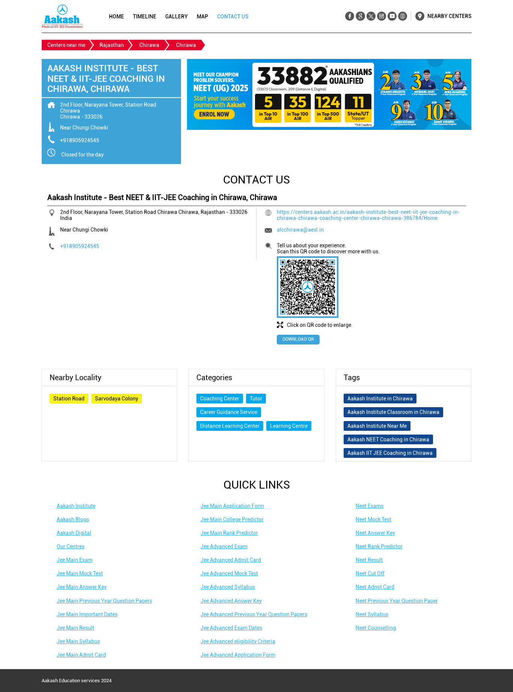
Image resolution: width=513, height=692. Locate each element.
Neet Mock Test (373, 519)
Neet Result (369, 560)
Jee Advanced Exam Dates (231, 628)
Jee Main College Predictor (232, 519)
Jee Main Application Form (232, 506)
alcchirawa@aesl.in (300, 230)
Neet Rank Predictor (379, 546)
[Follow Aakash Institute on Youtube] (392, 16)
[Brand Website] (402, 16)
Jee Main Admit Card (81, 655)
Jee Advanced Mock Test (229, 573)
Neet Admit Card (375, 587)
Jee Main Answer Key (82, 587)
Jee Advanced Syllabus (228, 587)
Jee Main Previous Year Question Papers (104, 601)
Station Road (68, 399)
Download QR (298, 339)
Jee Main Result (75, 628)
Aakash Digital (74, 533)
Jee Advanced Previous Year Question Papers (254, 614)
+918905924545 (79, 140)
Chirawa (149, 45)
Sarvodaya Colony (116, 399)
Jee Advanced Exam (224, 546)
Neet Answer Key (375, 533)
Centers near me (66, 45)
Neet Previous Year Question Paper (397, 601)
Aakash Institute (76, 506)
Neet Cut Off (370, 573)
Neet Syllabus (372, 614)
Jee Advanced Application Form (238, 655)
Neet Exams (369, 506)
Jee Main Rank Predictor (229, 533)
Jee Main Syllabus (78, 641)
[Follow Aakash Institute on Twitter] (371, 16)
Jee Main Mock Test (80, 573)
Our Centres (70, 546)
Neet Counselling (376, 628)
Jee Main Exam (74, 560)
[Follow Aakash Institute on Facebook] (350, 16)
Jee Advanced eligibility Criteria (238, 641)
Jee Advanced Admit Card (231, 560)
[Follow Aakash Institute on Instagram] (381, 16)
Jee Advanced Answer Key (231, 601)
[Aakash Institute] (62, 16)
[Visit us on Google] (360, 16)
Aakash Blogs (73, 519)
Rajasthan (112, 45)
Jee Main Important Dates (87, 614)
